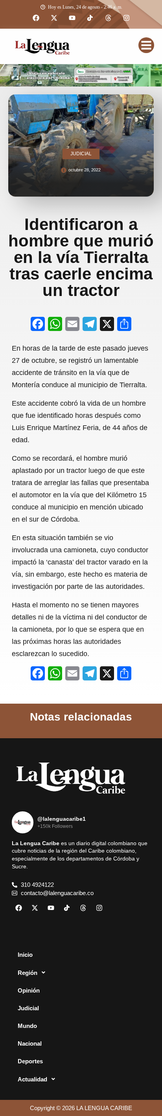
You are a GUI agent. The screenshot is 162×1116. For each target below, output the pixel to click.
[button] (81, 972)
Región (27, 972)
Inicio (25, 954)
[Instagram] (126, 18)
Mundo (27, 1025)
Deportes (30, 1061)
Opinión (29, 990)
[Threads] (108, 18)
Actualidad (32, 1079)
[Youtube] (72, 18)
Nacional (30, 1043)
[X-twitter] (54, 18)
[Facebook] (35, 18)
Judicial (28, 1008)
